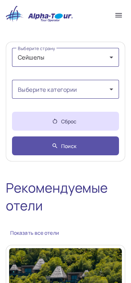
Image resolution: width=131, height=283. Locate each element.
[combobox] (65, 57)
